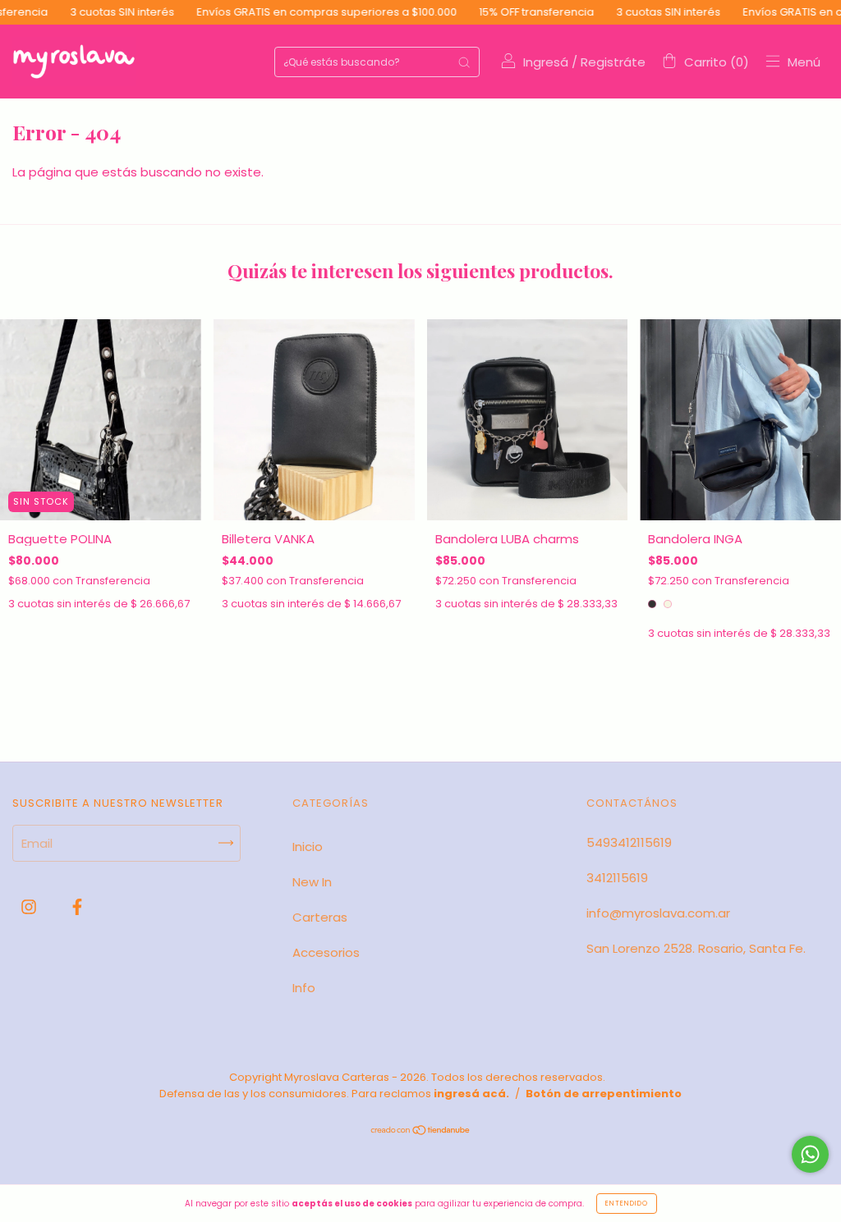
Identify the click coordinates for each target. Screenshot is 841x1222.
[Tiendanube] (421, 1131)
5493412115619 (629, 842)
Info (303, 987)
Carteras (319, 917)
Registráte (613, 62)
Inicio (307, 846)
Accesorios (326, 952)
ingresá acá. (471, 1093)
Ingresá (545, 62)
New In (312, 881)
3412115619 (617, 877)
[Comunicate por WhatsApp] (810, 1154)
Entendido (626, 1203)
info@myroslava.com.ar (658, 913)
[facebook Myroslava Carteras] (77, 907)
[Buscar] (464, 62)
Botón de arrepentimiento (604, 1093)
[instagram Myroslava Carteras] (30, 907)
